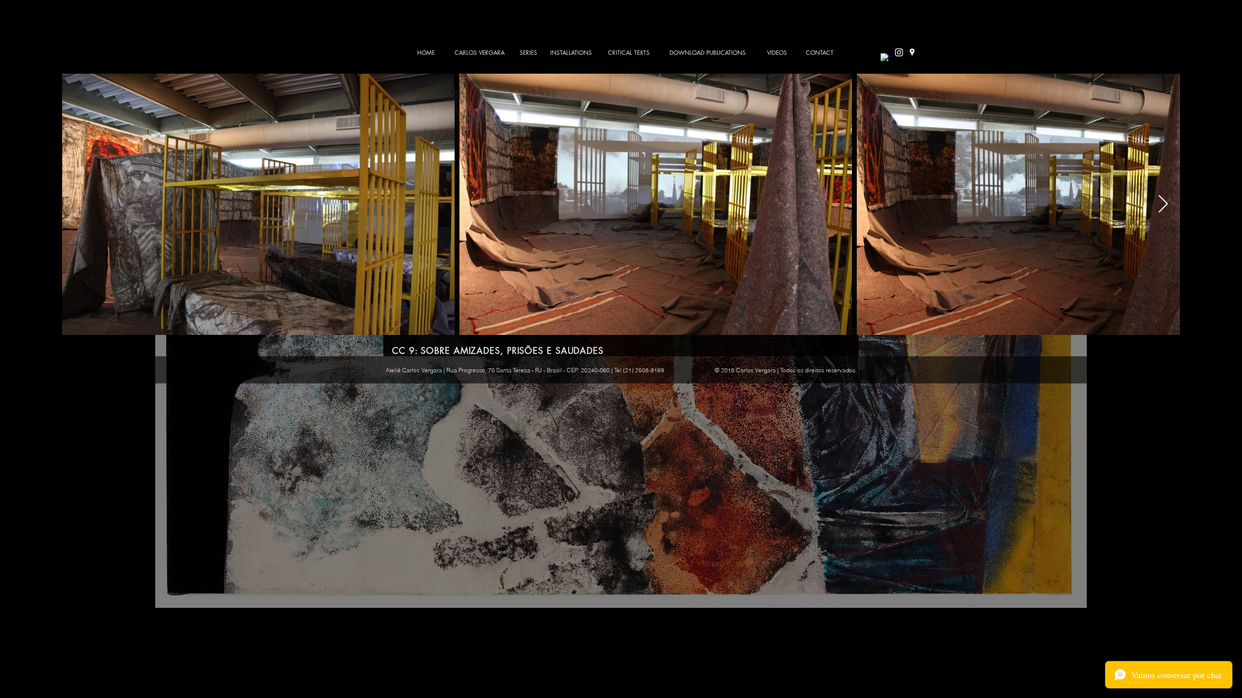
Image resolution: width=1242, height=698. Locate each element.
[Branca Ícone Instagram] (899, 52)
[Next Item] (1163, 204)
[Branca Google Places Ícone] (912, 52)
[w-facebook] (886, 58)
